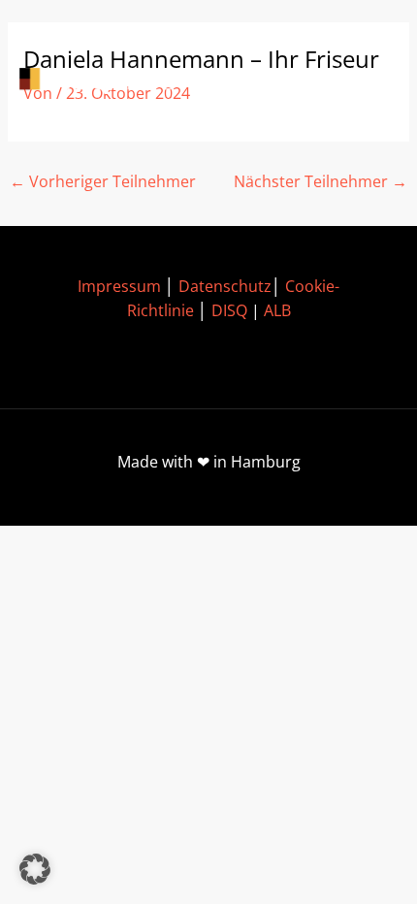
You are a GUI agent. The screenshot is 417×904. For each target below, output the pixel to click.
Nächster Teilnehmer (320, 181)
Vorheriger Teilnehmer (103, 181)
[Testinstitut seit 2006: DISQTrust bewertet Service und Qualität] (106, 81)
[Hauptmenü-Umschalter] (369, 81)
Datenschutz (225, 286)
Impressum (119, 286)
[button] (35, 869)
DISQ (229, 310)
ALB (277, 310)
